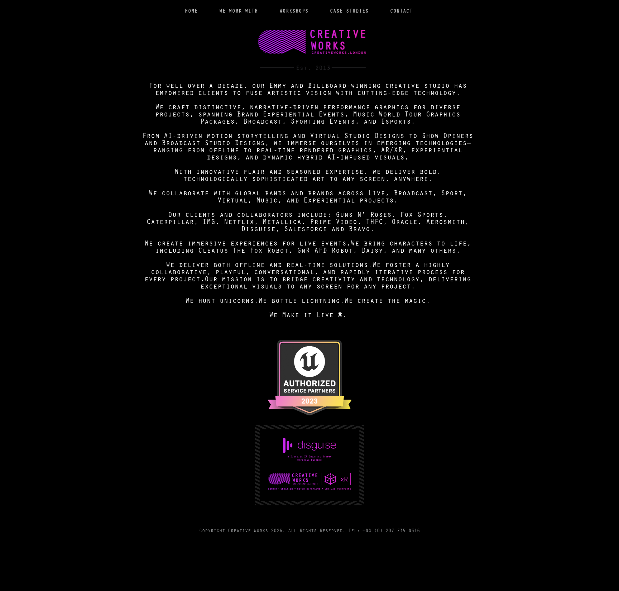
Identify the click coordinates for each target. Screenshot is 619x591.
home (191, 10)
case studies (349, 10)
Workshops (293, 10)
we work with (238, 10)
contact (401, 10)
